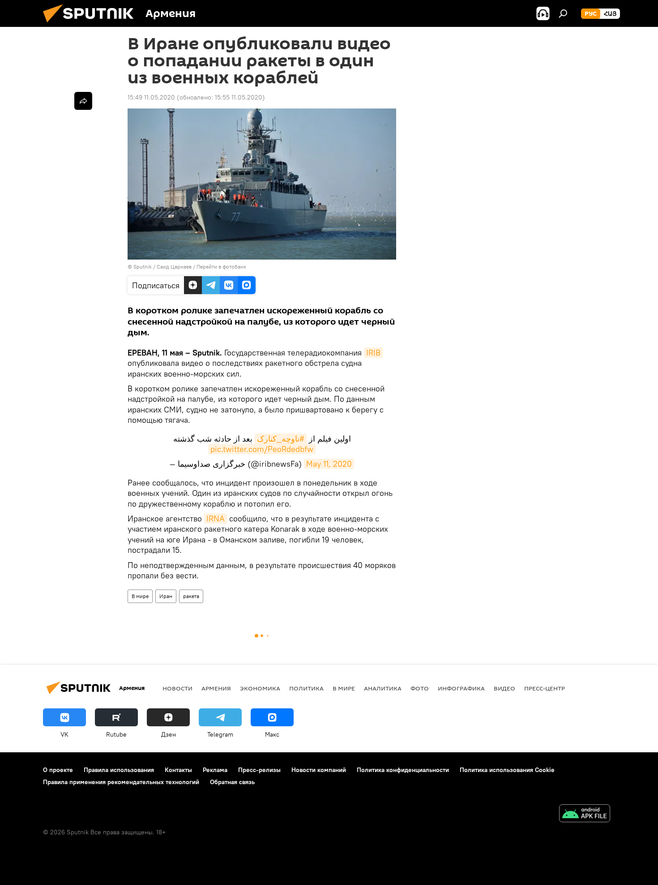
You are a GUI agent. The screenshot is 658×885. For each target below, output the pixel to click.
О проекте (58, 770)
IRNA (215, 518)
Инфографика (461, 688)
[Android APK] (584, 814)
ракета (191, 596)
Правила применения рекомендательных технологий (121, 782)
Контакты (178, 770)
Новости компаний (318, 770)
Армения (216, 688)
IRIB (373, 352)
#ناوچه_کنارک (280, 439)
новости (177, 688)
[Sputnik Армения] (91, 25)
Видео (504, 688)
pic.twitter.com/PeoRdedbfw (261, 449)
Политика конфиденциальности (403, 770)
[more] (83, 101)
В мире (140, 596)
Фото (419, 688)
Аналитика (383, 688)
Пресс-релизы (259, 770)
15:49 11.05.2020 (151, 97)
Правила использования (119, 770)
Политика (306, 688)
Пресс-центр (544, 688)
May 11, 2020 (329, 464)
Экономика (260, 688)
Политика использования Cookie (507, 770)
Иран (165, 596)
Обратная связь (232, 782)
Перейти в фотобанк (221, 266)
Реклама (215, 770)
